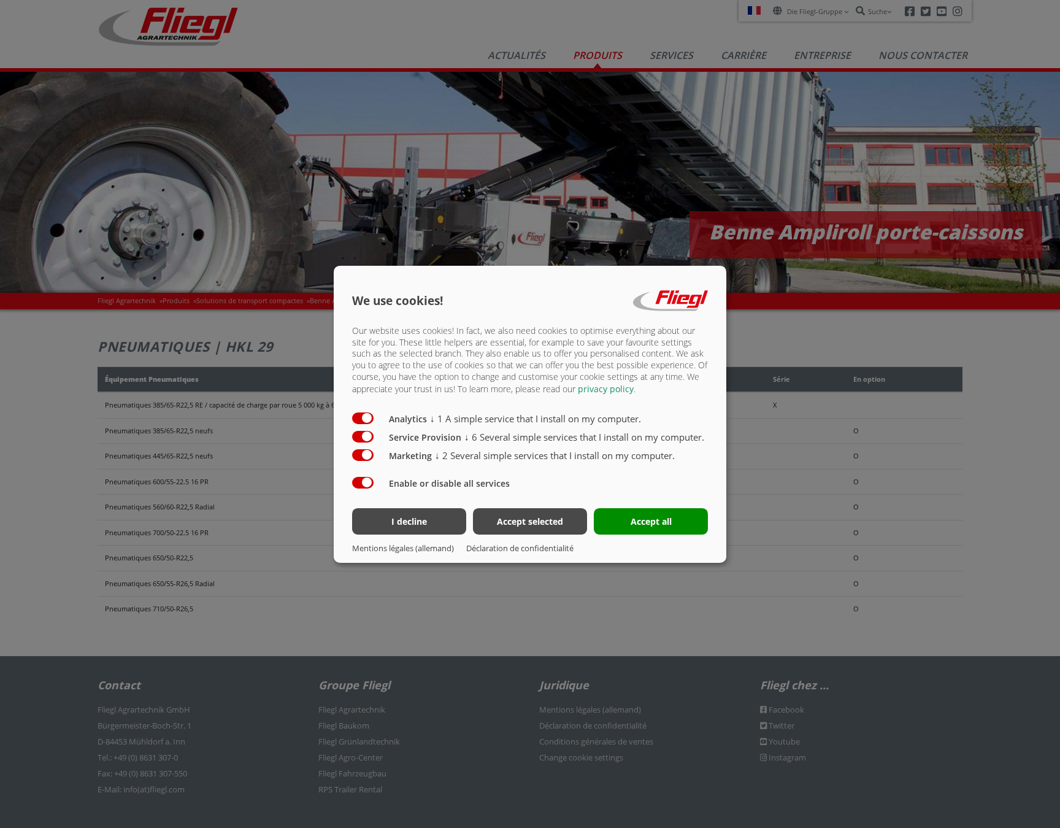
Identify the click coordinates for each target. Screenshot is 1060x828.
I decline (409, 521)
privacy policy (606, 389)
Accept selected (530, 521)
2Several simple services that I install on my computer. (555, 455)
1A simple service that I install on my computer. (535, 418)
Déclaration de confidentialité (520, 548)
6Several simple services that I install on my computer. (584, 437)
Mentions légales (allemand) (403, 548)
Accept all (651, 521)
